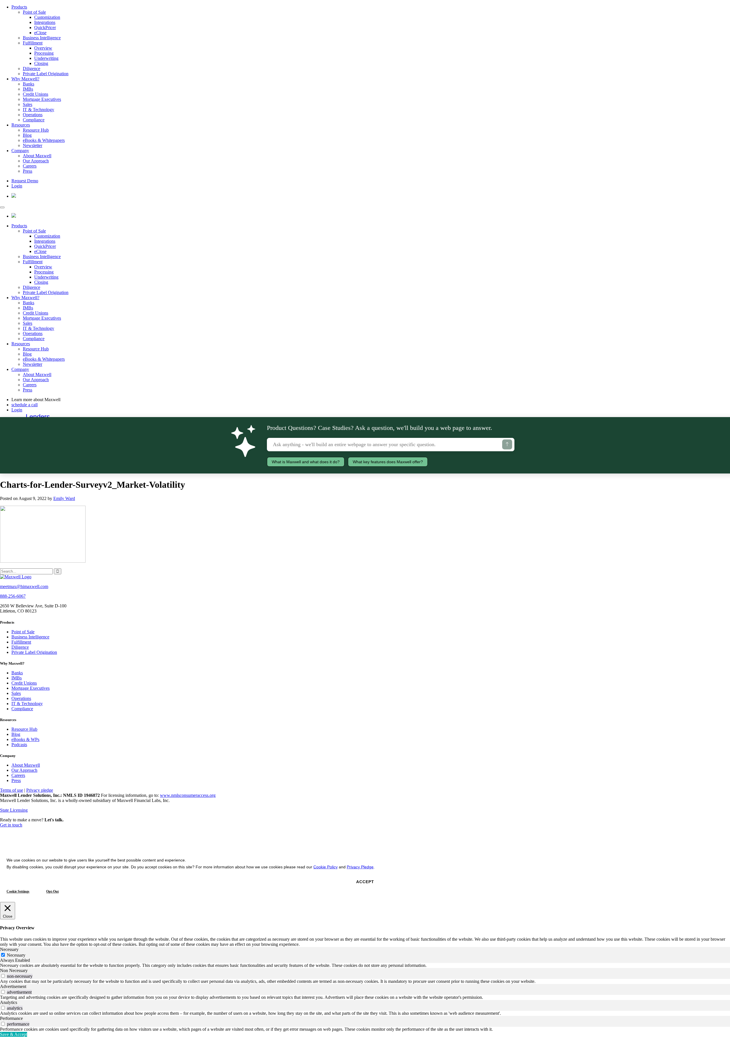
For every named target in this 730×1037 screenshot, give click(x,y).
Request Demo (24, 180)
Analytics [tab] (8, 1002)
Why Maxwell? (25, 78)
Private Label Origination (45, 73)
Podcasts (19, 744)
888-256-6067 (13, 596)
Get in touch (11, 824)
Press (27, 171)
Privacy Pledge (360, 867)
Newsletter (32, 145)
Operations (32, 114)
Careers (29, 166)
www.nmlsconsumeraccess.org (188, 795)
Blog (27, 135)
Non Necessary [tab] (14, 970)
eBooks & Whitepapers (44, 140)
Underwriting (46, 58)
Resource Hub (36, 130)
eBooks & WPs (25, 739)
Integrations (44, 22)
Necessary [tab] (9, 949)
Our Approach (36, 160)
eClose (40, 32)
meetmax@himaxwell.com (24, 586)
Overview (43, 48)
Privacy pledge (39, 790)
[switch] (3, 976)
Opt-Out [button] (52, 891)
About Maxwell (37, 155)
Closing (41, 63)
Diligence (31, 68)
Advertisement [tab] (13, 986)
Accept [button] (365, 881)
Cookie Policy (325, 867)
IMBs (28, 89)
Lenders (38, 416)
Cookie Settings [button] (18, 891)
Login (16, 185)
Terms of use (11, 790)
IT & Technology (38, 109)
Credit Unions (35, 94)
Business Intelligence (42, 37)
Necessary (16, 955)
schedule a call (24, 404)
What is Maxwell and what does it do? (306, 462)
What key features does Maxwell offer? (388, 462)
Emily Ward (64, 498)
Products (19, 7)
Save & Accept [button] (13, 1034)
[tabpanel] (365, 965)
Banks (28, 83)
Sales (27, 104)
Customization (47, 17)
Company (20, 150)
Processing (44, 53)
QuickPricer (45, 27)
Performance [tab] (11, 1018)
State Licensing (14, 810)
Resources (20, 125)
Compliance (33, 119)
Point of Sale (34, 12)
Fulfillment (32, 42)
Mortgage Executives (42, 99)
